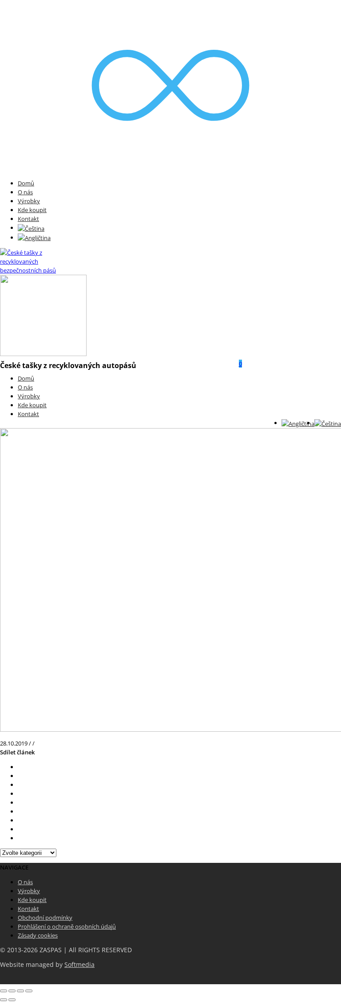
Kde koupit (32, 210)
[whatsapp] (20, 829)
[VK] (20, 785)
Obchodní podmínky (45, 918)
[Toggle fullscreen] (20, 991)
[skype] (20, 838)
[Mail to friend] (20, 811)
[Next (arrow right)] (12, 999)
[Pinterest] (20, 794)
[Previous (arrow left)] (3, 999)
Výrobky (29, 201)
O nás (25, 192)
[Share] (12, 991)
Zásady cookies (38, 935)
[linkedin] (20, 820)
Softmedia (79, 965)
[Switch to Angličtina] (34, 237)
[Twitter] (20, 767)
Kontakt (28, 219)
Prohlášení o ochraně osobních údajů (67, 926)
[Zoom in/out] (28, 991)
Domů (26, 183)
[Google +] (20, 802)
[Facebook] (20, 776)
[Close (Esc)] (3, 991)
